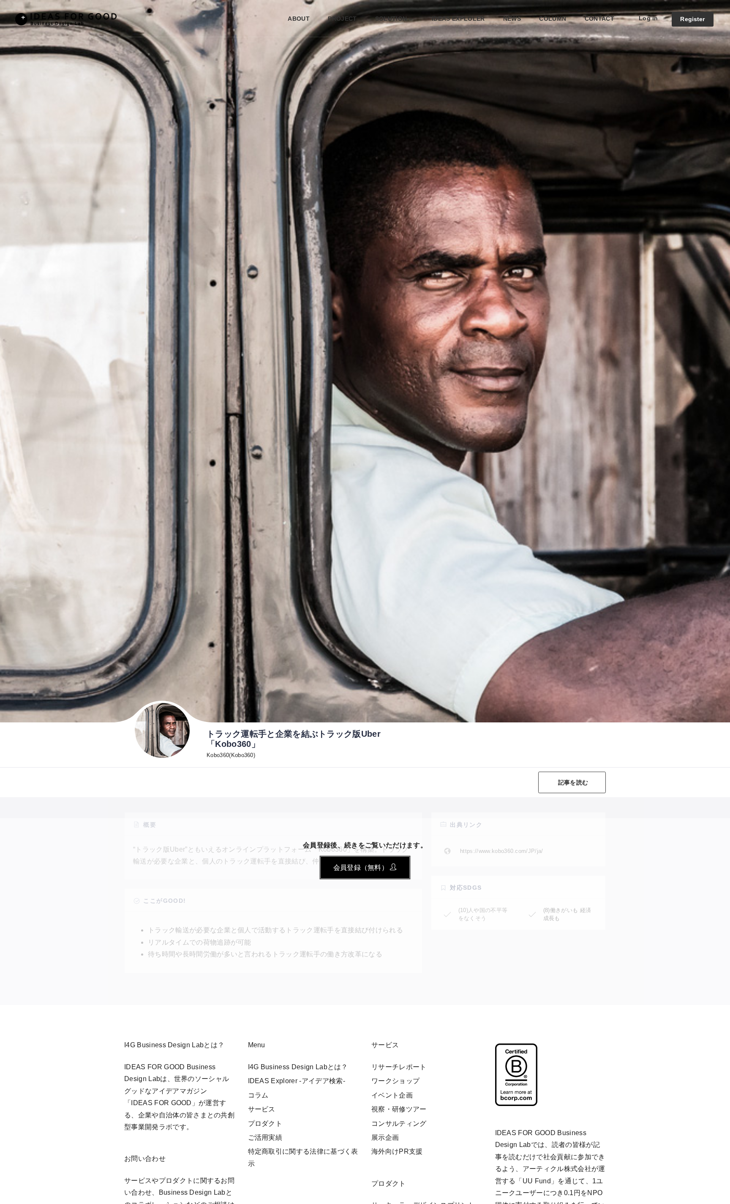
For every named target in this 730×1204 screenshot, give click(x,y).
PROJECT (342, 18)
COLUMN (552, 18)
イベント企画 (392, 1095)
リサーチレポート (399, 1067)
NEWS (512, 18)
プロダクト (265, 1123)
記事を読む (573, 782)
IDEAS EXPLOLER (458, 18)
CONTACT (599, 18)
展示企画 (385, 1137)
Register (692, 19)
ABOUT (299, 18)
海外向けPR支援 (397, 1151)
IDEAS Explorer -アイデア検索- (296, 1080)
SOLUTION (391, 18)
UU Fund (537, 1181)
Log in (648, 18)
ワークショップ (395, 1080)
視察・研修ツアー (399, 1109)
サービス (261, 1109)
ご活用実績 (265, 1137)
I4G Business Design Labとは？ (298, 1067)
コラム (258, 1095)
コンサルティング (399, 1123)
